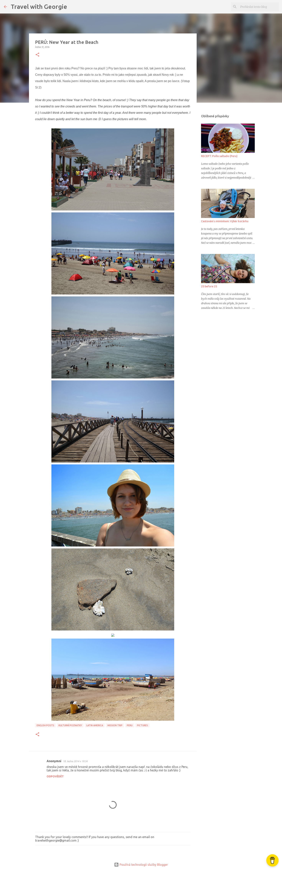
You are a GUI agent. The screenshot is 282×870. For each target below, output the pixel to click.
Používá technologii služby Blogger (143, 864)
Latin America (94, 725)
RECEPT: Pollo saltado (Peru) (219, 156)
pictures (142, 725)
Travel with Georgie (39, 6)
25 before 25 (209, 286)
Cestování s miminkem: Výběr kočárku (224, 221)
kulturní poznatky (70, 725)
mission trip (114, 725)
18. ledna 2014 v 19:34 (75, 761)
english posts (45, 725)
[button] (37, 54)
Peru (130, 725)
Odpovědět (55, 776)
